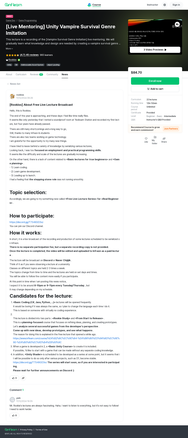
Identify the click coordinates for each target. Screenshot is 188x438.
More (8, 48)
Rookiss (13, 59)
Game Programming (28, 20)
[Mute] (177, 24)
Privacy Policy (26, 430)
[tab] (9, 74)
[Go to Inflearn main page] (13, 4)
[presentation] (155, 50)
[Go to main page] (11, 429)
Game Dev (10, 20)
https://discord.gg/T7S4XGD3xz (26, 222)
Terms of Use (41, 430)
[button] (155, 37)
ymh (18, 398)
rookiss (20, 95)
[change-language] (165, 5)
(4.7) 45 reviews (29, 54)
